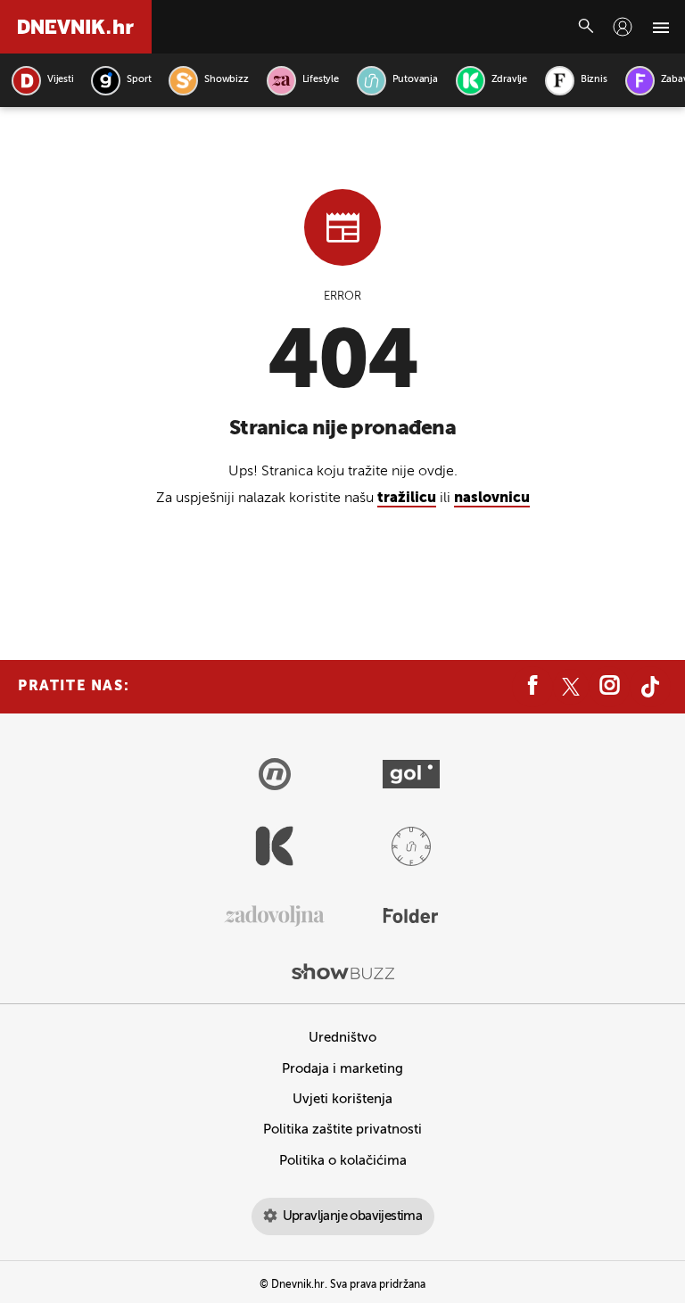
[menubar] (622, 27)
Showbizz (226, 80)
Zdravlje (509, 80)
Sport (139, 80)
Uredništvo (342, 1037)
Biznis (594, 80)
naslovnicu (492, 498)
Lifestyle (320, 80)
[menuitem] (622, 27)
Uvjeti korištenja (342, 1099)
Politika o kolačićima (343, 1160)
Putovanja (415, 80)
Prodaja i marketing (342, 1069)
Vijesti (60, 80)
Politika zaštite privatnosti (342, 1129)
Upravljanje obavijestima (353, 1216)
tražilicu (406, 498)
